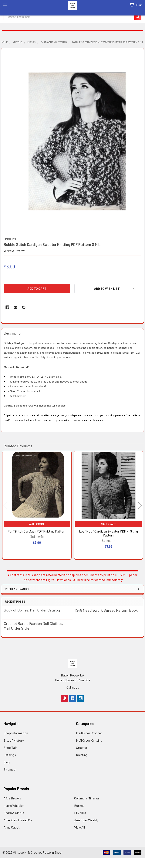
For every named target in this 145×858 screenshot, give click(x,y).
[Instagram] (80, 698)
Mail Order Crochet (89, 733)
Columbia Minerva (86, 798)
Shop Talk (10, 747)
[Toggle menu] (5, 5)
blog (7, 762)
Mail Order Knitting (89, 740)
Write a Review (14, 251)
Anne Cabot (12, 827)
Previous (5, 505)
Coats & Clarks (14, 813)
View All (79, 827)
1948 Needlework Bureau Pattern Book (106, 610)
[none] (72, 141)
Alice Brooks (12, 798)
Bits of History (14, 740)
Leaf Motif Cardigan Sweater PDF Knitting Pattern (108, 533)
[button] (106, 288)
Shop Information (16, 733)
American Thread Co (18, 820)
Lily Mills (80, 813)
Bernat (79, 805)
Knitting (81, 755)
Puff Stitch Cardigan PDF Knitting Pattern (37, 531)
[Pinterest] (23, 307)
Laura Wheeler (14, 805)
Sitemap (9, 769)
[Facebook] (7, 307)
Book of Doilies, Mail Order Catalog (32, 610)
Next (140, 505)
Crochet (81, 747)
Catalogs (10, 755)
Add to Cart (36, 523)
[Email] (15, 307)
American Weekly (86, 820)
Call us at (72, 687)
